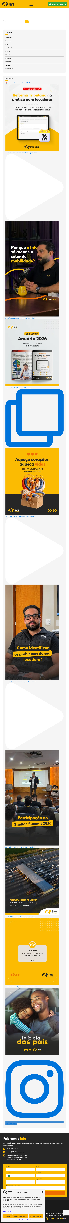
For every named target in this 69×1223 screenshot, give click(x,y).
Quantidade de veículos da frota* (14, 1185)
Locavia (7, 55)
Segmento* (39, 1179)
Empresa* (38, 1172)
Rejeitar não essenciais (20, 1216)
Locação (7, 51)
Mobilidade (8, 58)
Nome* (8, 1166)
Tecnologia (8, 65)
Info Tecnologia (9, 48)
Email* (37, 1166)
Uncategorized (9, 68)
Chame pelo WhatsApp (58, 4)
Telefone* (8, 1172)
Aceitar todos (7, 1216)
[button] (42, 1192)
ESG (6, 44)
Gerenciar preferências (36, 1216)
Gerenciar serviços (7, 1211)
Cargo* (8, 1179)
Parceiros (8, 61)
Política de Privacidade (27, 1219)
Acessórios (8, 37)
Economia (8, 41)
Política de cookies (17, 1219)
